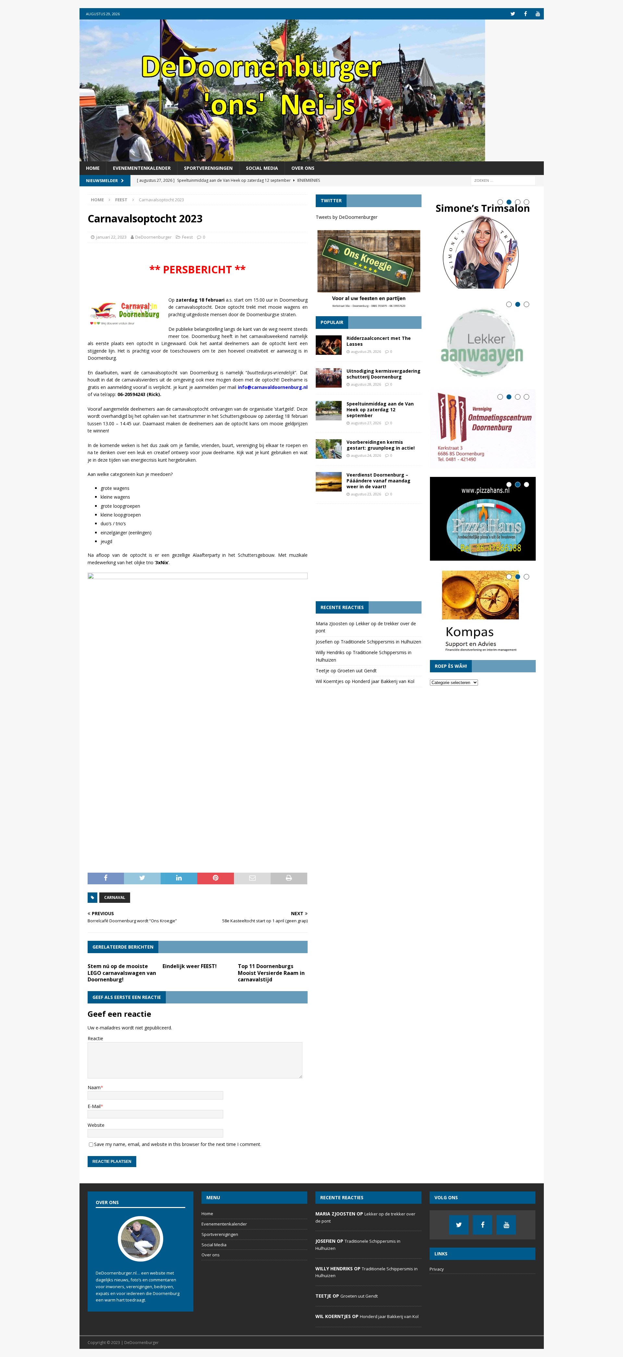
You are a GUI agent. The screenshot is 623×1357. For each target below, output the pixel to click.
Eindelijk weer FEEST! (190, 966)
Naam (94, 1087)
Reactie (95, 1038)
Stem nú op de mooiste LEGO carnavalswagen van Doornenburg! (122, 973)
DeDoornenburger (153, 237)
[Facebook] (525, 13)
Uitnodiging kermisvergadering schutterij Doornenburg (384, 374)
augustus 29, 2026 (366, 351)
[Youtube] (538, 13)
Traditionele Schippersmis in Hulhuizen (381, 642)
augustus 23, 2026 (366, 494)
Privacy (437, 1269)
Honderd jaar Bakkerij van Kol (383, 681)
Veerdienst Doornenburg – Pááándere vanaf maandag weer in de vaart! (378, 481)
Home (93, 168)
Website (96, 1125)
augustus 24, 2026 (366, 455)
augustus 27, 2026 (366, 422)
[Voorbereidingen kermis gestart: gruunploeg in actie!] (329, 449)
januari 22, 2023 (111, 237)
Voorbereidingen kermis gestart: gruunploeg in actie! (381, 445)
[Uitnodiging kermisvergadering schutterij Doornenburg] (329, 378)
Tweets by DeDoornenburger (346, 217)
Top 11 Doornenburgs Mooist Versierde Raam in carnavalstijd (271, 973)
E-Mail (94, 1106)
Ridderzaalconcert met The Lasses (379, 341)
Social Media (262, 168)
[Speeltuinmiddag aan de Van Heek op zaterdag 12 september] (329, 410)
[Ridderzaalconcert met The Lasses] (329, 345)
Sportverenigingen (208, 168)
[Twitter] (513, 13)
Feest (187, 237)
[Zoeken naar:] (503, 180)
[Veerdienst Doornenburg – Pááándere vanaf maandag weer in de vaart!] (329, 482)
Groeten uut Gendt (357, 670)
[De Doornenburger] (282, 158)
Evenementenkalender (142, 168)
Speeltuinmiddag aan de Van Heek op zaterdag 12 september (380, 409)
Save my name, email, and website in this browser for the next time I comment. (177, 1144)
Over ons (302, 168)
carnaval (114, 897)
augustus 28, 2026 (366, 384)
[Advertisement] (368, 552)
